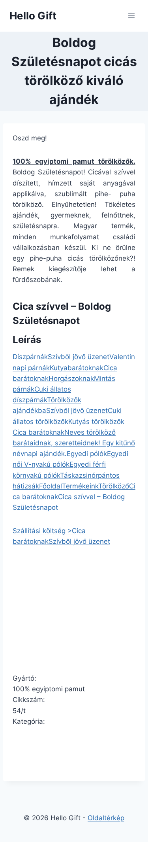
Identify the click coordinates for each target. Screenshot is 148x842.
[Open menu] (131, 15)
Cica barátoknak (38, 432)
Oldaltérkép (106, 818)
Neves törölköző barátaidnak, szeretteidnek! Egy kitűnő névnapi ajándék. (74, 443)
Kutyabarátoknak (76, 368)
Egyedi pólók (87, 454)
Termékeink (80, 486)
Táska (69, 475)
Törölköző (113, 486)
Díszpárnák (30, 357)
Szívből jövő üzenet (78, 357)
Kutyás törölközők (96, 422)
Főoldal (50, 486)
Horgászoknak (71, 378)
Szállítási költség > (42, 531)
